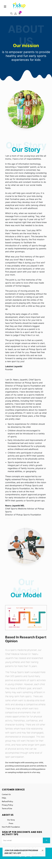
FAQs (4, 798)
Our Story (11, 820)
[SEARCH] (10, 12)
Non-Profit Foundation (11, 827)
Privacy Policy (7, 805)
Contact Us (6, 794)
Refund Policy (7, 801)
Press (11, 823)
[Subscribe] (46, 840)
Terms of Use (7, 808)
